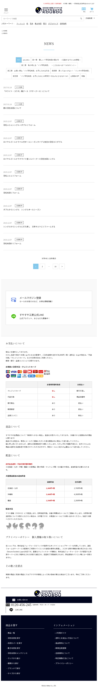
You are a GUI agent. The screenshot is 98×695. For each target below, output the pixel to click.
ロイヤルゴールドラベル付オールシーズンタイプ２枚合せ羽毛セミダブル (32, 142)
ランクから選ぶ (14, 658)
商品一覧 (11, 633)
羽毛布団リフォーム (11, 192)
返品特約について (62, 643)
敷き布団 (38, 24)
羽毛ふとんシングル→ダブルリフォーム (19, 125)
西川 (44, 24)
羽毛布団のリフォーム (12, 243)
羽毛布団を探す (14, 638)
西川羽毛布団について (12, 108)
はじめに (26, 60)
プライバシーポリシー (64, 663)
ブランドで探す (14, 668)
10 (55, 266)
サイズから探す (14, 673)
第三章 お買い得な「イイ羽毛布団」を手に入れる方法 (28, 71)
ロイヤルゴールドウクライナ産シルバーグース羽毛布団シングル (29, 159)
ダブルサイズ (53, 24)
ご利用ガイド (60, 633)
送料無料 (63, 24)
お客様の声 (75, 76)
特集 (83, 76)
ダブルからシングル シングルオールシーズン (22, 209)
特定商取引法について (64, 658)
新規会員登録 (60, 648)
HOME (5, 31)
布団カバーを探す (15, 643)
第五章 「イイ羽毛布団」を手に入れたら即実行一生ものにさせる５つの (40, 76)
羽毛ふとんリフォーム (12, 175)
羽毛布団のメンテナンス (17, 653)
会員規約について (62, 653)
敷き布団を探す (14, 648)
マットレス (20, 24)
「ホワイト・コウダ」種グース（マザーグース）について (26, 91)
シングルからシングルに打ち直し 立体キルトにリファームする (29, 226)
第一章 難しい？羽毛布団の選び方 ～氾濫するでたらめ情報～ (56, 60)
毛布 (31, 24)
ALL (18, 60)
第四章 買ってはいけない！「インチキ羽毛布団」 (71, 71)
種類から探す (13, 663)
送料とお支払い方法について (67, 638)
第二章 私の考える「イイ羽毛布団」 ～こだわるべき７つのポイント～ (48, 65)
